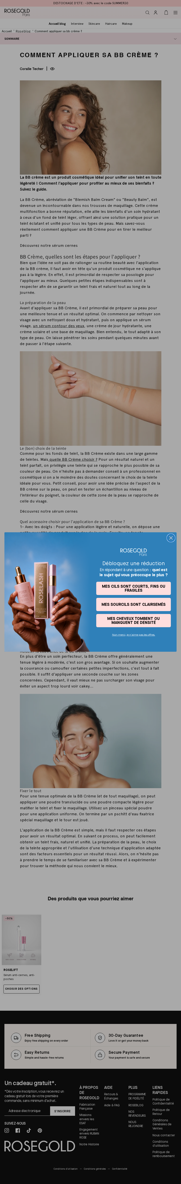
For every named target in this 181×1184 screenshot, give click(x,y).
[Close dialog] (171, 538)
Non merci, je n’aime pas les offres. (133, 634)
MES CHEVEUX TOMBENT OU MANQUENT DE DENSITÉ (133, 620)
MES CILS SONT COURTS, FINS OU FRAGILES (133, 588)
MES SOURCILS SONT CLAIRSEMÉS (134, 604)
